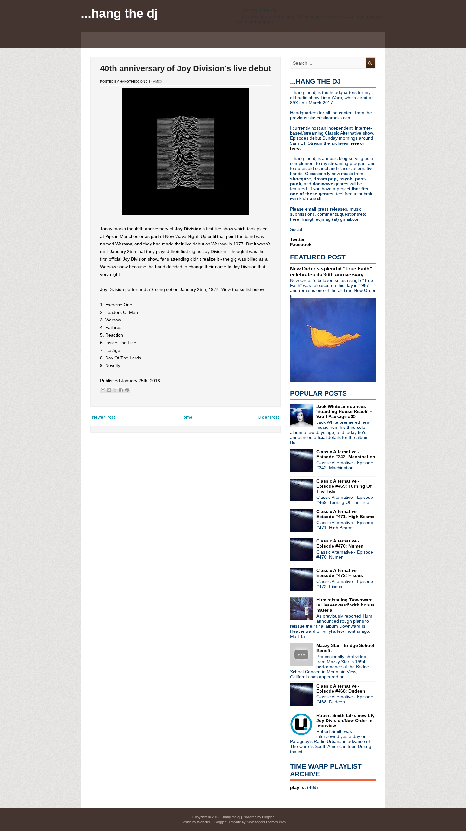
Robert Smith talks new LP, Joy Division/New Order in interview (345, 720)
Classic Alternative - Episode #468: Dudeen (340, 688)
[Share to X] (115, 390)
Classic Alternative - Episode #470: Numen (340, 543)
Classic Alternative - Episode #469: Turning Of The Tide (344, 486)
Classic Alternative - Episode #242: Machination (345, 454)
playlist (298, 787)
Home (186, 417)
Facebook (301, 244)
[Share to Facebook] (121, 390)
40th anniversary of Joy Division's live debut (185, 68)
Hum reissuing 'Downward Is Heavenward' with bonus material (345, 604)
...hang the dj (119, 13)
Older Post (268, 417)
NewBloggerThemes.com (266, 822)
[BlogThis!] (109, 390)
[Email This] (103, 390)
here (354, 143)
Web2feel (204, 822)
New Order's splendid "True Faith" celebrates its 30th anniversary (331, 271)
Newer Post (103, 417)
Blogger (268, 817)
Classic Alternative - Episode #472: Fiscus (339, 573)
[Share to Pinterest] (127, 390)
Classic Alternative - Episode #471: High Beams (345, 514)
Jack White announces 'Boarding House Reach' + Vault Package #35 (344, 411)
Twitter (297, 239)
